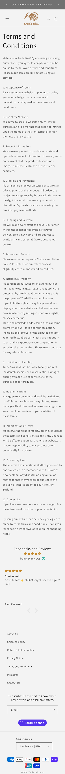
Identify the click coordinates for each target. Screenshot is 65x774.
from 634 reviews (30, 558)
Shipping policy (16, 641)
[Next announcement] (58, 5)
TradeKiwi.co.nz (36, 772)
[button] (7, 19)
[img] (32, 553)
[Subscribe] (54, 710)
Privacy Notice (15, 658)
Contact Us (13, 682)
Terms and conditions (19, 666)
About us (12, 633)
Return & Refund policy (20, 650)
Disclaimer (13, 674)
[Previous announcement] (7, 5)
